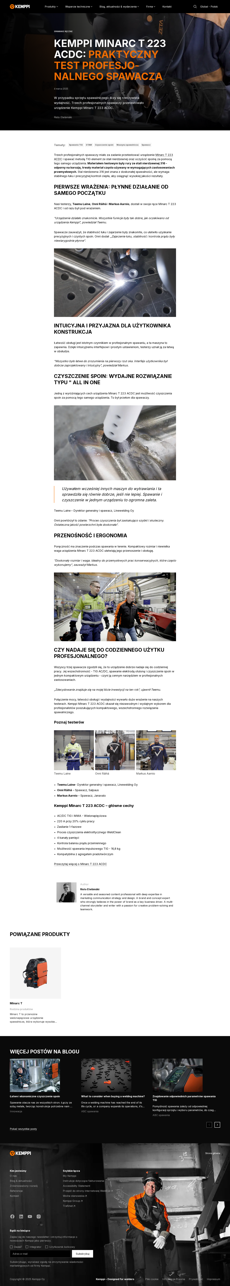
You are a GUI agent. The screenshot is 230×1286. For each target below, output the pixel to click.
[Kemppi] (20, 6)
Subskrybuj (82, 1253)
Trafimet (75, 1206)
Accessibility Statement (76, 1185)
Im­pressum (213, 1279)
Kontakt (166, 6)
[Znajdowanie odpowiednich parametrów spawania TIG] (178, 1075)
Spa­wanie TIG (76, 145)
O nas (13, 1175)
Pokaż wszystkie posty (23, 1128)
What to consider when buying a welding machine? (113, 1096)
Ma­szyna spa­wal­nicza (127, 145)
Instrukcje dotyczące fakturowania (83, 1180)
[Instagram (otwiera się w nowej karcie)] (38, 1217)
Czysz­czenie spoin (104, 145)
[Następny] (217, 1125)
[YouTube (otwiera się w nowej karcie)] (29, 1217)
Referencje (16, 1190)
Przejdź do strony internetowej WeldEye (86, 1191)
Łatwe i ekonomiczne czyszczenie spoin (35, 1096)
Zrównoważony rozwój (24, 1185)
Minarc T (16, 1003)
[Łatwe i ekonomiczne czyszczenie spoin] (35, 1075)
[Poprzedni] (209, 1125)
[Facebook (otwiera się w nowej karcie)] (12, 1217)
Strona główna (212, 1153)
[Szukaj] (195, 6)
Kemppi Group (75, 1201)
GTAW (89, 145)
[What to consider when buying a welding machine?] (106, 1075)
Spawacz (146, 145)
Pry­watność (196, 1279)
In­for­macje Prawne (173, 1279)
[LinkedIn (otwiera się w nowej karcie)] (21, 1217)
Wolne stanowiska (75, 1196)
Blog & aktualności (21, 1180)
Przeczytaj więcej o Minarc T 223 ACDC (80, 864)
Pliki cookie (151, 1279)
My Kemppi (69, 1175)
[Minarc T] (35, 973)
